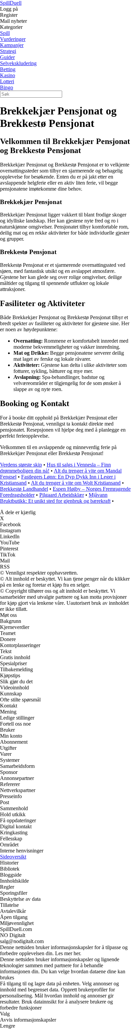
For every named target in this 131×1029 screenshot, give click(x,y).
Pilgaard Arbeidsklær (61, 495)
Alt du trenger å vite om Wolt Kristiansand (76, 483)
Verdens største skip (21, 465)
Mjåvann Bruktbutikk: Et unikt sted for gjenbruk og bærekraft (55, 498)
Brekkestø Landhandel (24, 489)
